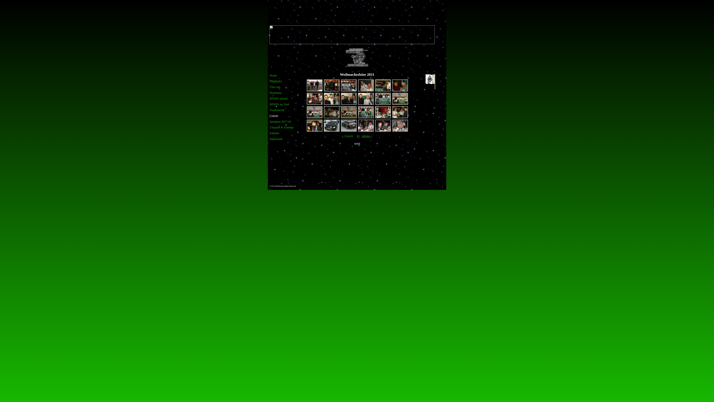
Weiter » (367, 136)
